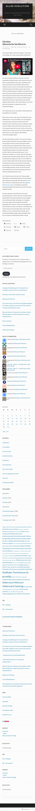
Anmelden (5, 701)
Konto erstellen (6, 697)
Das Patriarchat (6, 464)
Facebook (5, 731)
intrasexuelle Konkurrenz (20, 558)
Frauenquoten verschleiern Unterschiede (22, 551)
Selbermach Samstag (8, 330)
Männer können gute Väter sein (9, 560)
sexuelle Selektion (16, 589)
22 (29, 421)
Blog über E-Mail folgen (10, 256)
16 (3, 421)
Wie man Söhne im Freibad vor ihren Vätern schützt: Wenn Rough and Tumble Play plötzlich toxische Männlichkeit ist (16, 314)
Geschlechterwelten (8, 482)
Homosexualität (10, 558)
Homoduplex (6, 447)
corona (13, 531)
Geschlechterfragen (8, 511)
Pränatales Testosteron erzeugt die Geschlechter (17, 569)
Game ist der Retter (21, 555)
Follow (6, 274)
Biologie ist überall (7, 531)
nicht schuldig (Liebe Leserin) (10, 473)
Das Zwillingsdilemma (8, 325)
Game (4, 506)
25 (12, 424)
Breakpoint (5, 460)
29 (29, 424)
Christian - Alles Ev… (13, 364)
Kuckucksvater (6, 451)
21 (25, 421)
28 (25, 424)
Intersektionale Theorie (9, 515)
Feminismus (16, 546)
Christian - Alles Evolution (19, 47)
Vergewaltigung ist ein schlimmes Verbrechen (16, 594)
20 (21, 421)
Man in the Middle (7, 469)
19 (16, 421)
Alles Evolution (17, 6)
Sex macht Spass (28, 586)
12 (16, 418)
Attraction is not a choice (10, 529)
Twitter (4, 733)
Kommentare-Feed (7, 710)
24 (8, 424)
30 (3, 427)
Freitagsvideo (11, 555)
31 (8, 427)
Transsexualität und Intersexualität (15, 591)
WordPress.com (6, 714)
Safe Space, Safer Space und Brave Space (13, 294)
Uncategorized (6, 520)
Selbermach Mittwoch (8, 299)
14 (25, 418)
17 (8, 421)
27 (21, 424)
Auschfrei (5, 478)
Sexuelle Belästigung (6, 589)
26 (16, 424)
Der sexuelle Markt (17, 543)
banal (4, 493)
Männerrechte (16, 562)
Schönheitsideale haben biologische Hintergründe (16, 579)
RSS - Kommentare (7, 609)
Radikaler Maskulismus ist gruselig (19, 577)
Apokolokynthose (7, 456)
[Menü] (4, 24)
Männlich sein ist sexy (25, 562)
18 (12, 421)
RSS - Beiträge (6, 605)
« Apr (3, 431)
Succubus (28, 180)
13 (21, 418)
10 (8, 418)
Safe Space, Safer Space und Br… (22, 339)
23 (3, 424)
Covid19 (17, 531)
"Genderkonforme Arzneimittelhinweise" (13, 655)
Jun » (7, 431)
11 (12, 418)
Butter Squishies (6, 321)
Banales (4, 498)
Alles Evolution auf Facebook (12, 617)
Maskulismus (29, 558)
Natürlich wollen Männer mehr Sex (10, 565)
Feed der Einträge (7, 706)
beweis (9, 356)
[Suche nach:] (17, 249)
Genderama (5, 442)
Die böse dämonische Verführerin (14, 42)
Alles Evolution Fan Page (9, 735)
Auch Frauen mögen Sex (23, 529)
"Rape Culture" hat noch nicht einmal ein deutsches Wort (17, 527)
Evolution (5, 502)
